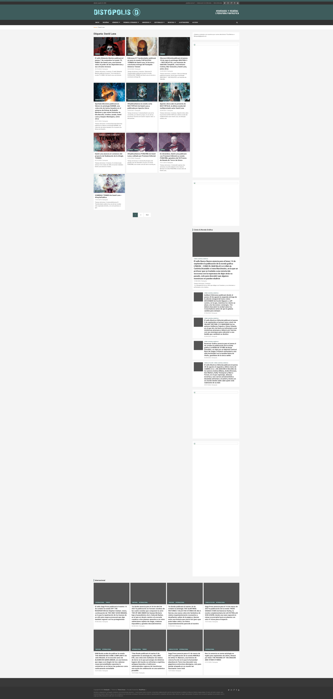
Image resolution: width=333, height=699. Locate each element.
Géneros (115, 22)
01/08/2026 (171, 626)
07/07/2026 (208, 662)
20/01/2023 (98, 121)
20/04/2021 (163, 110)
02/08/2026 (207, 336)
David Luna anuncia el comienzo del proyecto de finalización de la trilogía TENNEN (109, 156)
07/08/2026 (207, 313)
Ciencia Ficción (100, 99)
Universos (146, 22)
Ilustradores (184, 22)
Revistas (171, 22)
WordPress (142, 690)
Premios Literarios (130, 22)
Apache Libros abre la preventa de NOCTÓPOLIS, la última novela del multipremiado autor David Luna (173, 106)
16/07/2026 (98, 670)
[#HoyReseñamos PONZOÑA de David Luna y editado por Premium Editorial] (142, 142)
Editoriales (158, 22)
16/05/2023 (163, 71)
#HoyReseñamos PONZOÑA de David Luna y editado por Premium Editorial (141, 155)
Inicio (97, 22)
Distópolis (105, 69)
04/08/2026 (135, 626)
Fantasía (130, 54)
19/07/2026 (208, 621)
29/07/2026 (207, 385)
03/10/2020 (98, 160)
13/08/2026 (197, 281)
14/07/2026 (135, 673)
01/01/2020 (130, 158)
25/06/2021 (130, 110)
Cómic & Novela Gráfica (203, 230)
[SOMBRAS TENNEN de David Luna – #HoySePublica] (109, 183)
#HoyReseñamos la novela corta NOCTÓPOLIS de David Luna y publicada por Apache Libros (139, 106)
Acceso (195, 22)
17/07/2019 (98, 199)
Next (147, 215)
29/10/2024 (98, 69)
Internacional (100, 580)
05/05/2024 (130, 69)
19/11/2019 (163, 162)
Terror (97, 54)
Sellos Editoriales (217, 3)
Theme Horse (121, 690)
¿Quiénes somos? (190, 3)
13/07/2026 (171, 670)
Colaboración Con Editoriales (204, 3)
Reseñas (106, 22)
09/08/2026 (98, 621)
